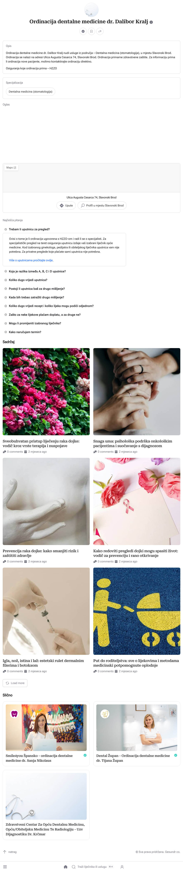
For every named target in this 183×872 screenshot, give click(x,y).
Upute (69, 205)
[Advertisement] (91, 134)
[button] (5, 866)
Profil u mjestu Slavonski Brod (105, 205)
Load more (17, 683)
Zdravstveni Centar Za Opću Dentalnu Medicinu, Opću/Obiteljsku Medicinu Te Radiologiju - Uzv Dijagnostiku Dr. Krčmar (45, 829)
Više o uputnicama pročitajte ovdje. (31, 260)
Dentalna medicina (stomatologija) (30, 91)
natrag (12, 852)
